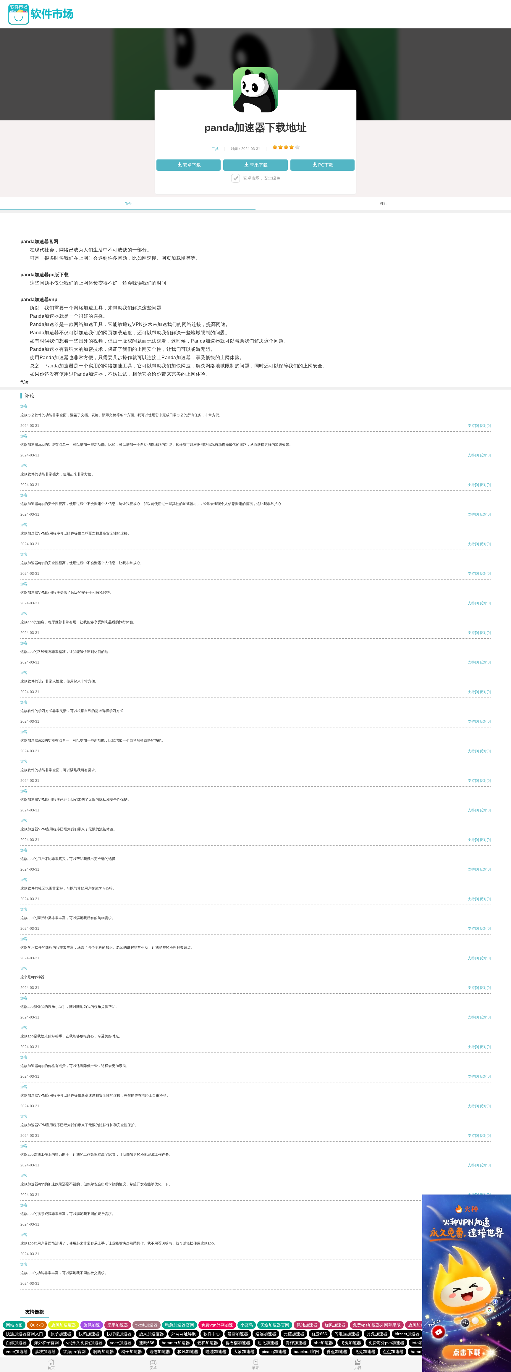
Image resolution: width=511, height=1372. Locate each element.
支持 (471, 426)
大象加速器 (244, 1351)
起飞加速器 (268, 1342)
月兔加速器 (377, 1333)
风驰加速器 (307, 1325)
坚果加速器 (117, 1325)
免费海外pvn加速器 (386, 1342)
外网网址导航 (183, 1333)
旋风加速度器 (63, 1325)
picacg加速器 (274, 1351)
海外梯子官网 (46, 1342)
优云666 (319, 1333)
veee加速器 (121, 1342)
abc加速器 (323, 1342)
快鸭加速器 (89, 1333)
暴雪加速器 (237, 1333)
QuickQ (37, 1325)
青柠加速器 (296, 1342)
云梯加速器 (207, 1342)
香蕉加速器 (336, 1351)
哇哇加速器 (216, 1351)
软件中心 (211, 1333)
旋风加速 (91, 1325)
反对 (483, 426)
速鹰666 (146, 1342)
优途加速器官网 (274, 1325)
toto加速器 (421, 1342)
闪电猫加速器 (346, 1333)
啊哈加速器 (103, 1351)
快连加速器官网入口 (24, 1333)
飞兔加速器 (350, 1342)
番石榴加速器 (237, 1342)
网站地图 (14, 1325)
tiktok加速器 (146, 1325)
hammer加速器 (176, 1342)
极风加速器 (187, 1351)
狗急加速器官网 (179, 1325)
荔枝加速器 (45, 1351)
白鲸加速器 (16, 1342)
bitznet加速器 (407, 1333)
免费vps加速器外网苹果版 (377, 1325)
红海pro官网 (74, 1351)
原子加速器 (61, 1333)
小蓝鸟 (246, 1325)
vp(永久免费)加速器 (84, 1342)
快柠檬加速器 (119, 1333)
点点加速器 (393, 1351)
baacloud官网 (306, 1351)
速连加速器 (266, 1333)
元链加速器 (294, 1333)
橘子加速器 (131, 1351)
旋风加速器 (335, 1325)
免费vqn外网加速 (217, 1325)
